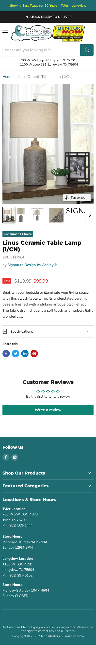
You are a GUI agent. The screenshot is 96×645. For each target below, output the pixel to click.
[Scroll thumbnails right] (89, 215)
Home (7, 77)
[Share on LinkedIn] (25, 353)
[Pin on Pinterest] (34, 353)
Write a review (48, 410)
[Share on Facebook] (6, 353)
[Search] (87, 50)
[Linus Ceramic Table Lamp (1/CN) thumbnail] (9, 215)
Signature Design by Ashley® (32, 264)
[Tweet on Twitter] (15, 353)
